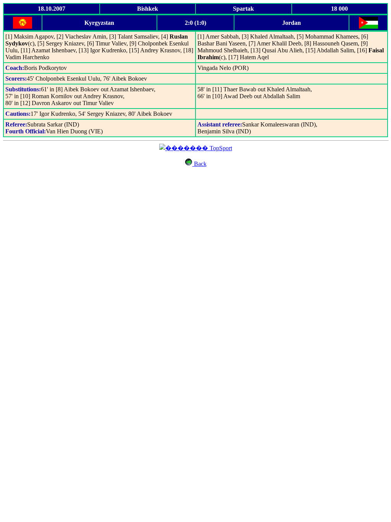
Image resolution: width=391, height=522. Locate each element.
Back (199, 163)
